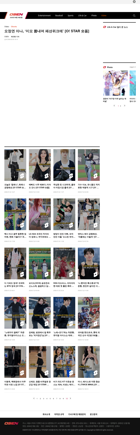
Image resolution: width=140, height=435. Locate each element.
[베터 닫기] (134, 1)
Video (6, 26)
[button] (114, 105)
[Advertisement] (119, 45)
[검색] (134, 15)
